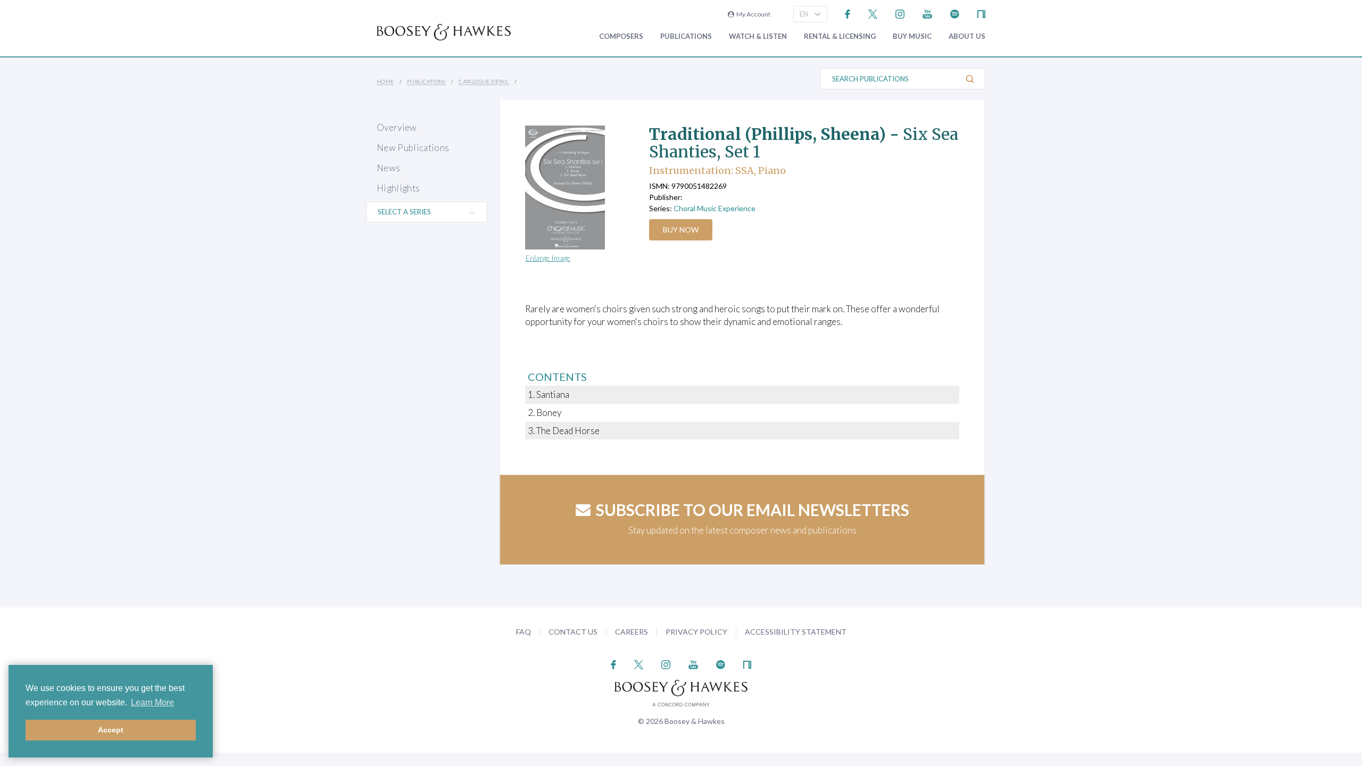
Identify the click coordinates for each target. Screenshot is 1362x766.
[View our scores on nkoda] (981, 13)
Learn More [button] (152, 702)
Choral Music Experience (714, 208)
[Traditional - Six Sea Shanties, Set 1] (577, 187)
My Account (752, 14)
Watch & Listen (758, 36)
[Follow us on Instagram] (899, 13)
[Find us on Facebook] (848, 13)
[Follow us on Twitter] (872, 13)
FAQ (523, 631)
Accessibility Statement (795, 631)
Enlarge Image (548, 257)
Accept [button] (110, 730)
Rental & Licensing (840, 36)
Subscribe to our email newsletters (752, 509)
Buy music (912, 36)
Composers (621, 36)
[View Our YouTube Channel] (927, 13)
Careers (631, 631)
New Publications (413, 147)
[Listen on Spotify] (954, 13)
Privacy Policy (696, 631)
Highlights (398, 188)
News (388, 167)
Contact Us (573, 631)
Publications (686, 36)
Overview (397, 127)
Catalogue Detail (484, 81)
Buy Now (681, 229)
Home (385, 81)
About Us (967, 36)
